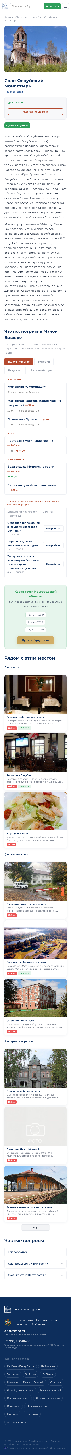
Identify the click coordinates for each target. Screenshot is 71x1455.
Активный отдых (42, 370)
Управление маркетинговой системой (27, 1448)
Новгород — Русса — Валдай (25, 1382)
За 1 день (12, 1374)
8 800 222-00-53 (14, 1331)
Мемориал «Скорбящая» (26, 386)
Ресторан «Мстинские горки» (30, 440)
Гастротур (31, 1414)
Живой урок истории (20, 1390)
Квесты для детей (18, 1398)
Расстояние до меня (35, 111)
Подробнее (53, 528)
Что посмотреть (25, 17)
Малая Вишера (13, 91)
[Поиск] (39, 6)
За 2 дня (30, 1374)
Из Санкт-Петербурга (20, 1366)
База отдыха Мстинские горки (30, 466)
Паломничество (19, 361)
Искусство (15, 370)
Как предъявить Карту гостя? (28, 1263)
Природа (13, 1414)
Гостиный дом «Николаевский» (31, 485)
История (44, 361)
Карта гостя (52, 6)
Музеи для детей (51, 1390)
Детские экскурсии (48, 1398)
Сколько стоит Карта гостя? (27, 1275)
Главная (8, 17)
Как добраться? (18, 1252)
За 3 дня (48, 1374)
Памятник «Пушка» (22, 419)
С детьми (56, 1382)
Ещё (35, 1227)
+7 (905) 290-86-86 (17, 1341)
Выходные (13, 1406)
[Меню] (65, 6)
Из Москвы (48, 1366)
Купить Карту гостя (17, 125)
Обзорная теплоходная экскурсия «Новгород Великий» (23, 527)
